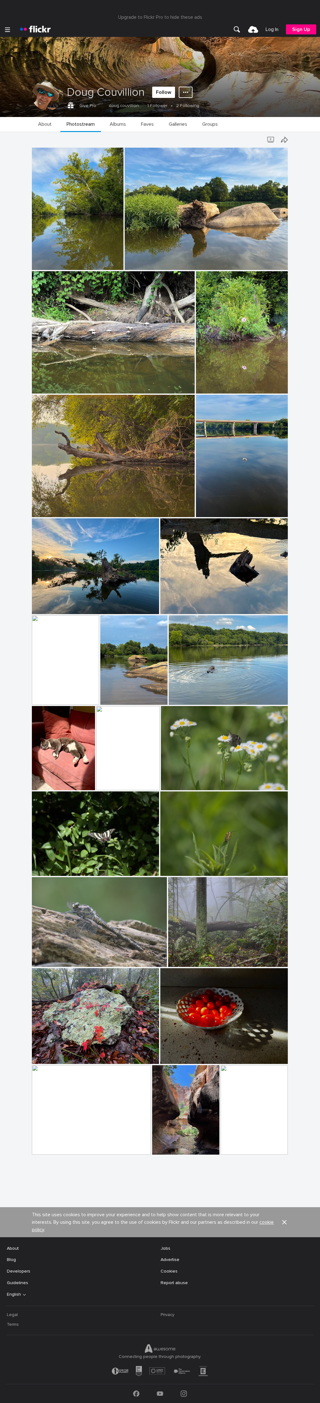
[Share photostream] (284, 140)
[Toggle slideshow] (271, 140)
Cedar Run (109, 780)
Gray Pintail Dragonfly (56, 957)
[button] (108, 264)
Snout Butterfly (179, 780)
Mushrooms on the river (58, 383)
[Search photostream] (259, 140)
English (14, 1294)
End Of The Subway (243, 1144)
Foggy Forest (184, 957)
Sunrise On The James (57, 1144)
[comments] (118, 264)
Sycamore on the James (58, 260)
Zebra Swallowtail (52, 866)
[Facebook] (136, 1393)
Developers (18, 1271)
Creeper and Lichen (53, 1054)
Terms (13, 1324)
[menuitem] (237, 29)
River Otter (182, 695)
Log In (272, 29)
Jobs (165, 1248)
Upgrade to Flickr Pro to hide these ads (160, 17)
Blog (11, 1259)
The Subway (167, 1144)
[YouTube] (160, 1393)
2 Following (187, 105)
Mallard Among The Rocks (124, 695)
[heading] (35, 29)
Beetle (169, 866)
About (13, 1248)
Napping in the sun (53, 780)
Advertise (170, 1259)
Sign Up (301, 29)
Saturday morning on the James (66, 507)
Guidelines (17, 1282)
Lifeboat (43, 695)
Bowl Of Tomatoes (182, 1054)
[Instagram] (184, 1393)
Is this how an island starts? (155, 260)
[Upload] (253, 29)
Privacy (167, 1314)
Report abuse (174, 1282)
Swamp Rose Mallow (219, 383)
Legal (12, 1314)
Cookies (169, 1271)
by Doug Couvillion (48, 265)
